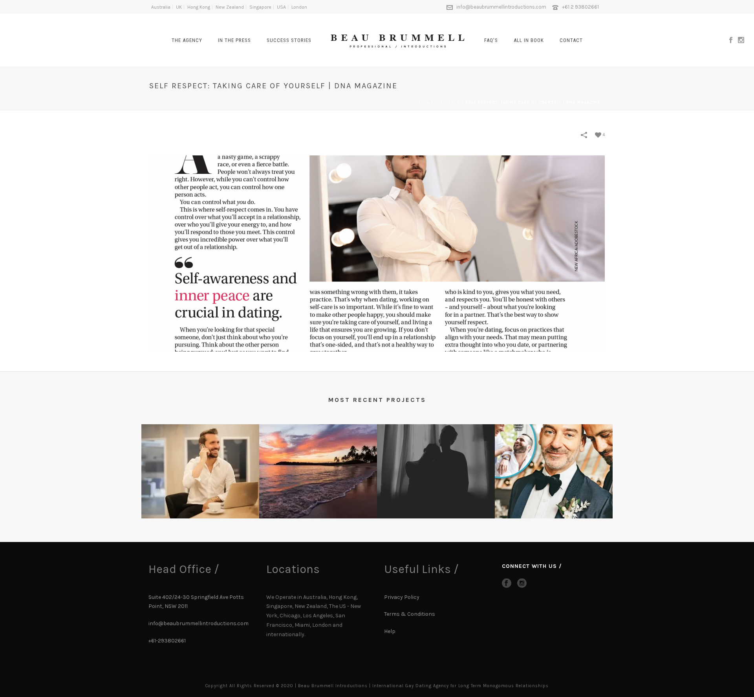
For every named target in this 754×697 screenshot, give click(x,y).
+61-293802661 (167, 640)
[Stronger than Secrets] (554, 455)
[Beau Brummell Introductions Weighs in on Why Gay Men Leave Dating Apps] (436, 455)
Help (390, 631)
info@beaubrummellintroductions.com (501, 7)
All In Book (529, 40)
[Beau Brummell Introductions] (397, 39)
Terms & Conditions (409, 614)
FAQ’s (491, 40)
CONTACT (571, 40)
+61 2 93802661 (580, 7)
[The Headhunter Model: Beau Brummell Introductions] (200, 455)
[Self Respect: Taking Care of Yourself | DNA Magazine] (377, 253)
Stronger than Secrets (554, 506)
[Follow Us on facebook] (506, 583)
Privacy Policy (401, 597)
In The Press (234, 40)
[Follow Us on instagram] (522, 583)
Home (418, 102)
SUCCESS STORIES (289, 40)
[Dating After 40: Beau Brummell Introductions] (318, 455)
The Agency (187, 40)
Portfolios (445, 102)
